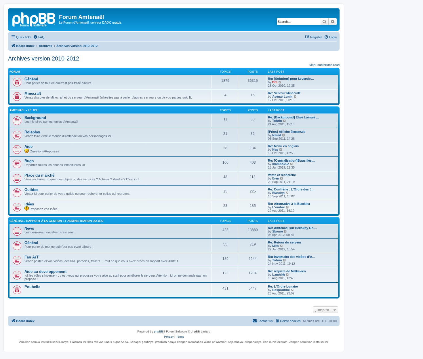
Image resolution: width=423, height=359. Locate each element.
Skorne (277, 231)
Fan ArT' (31, 257)
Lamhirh (278, 274)
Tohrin (277, 120)
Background (35, 118)
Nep (275, 149)
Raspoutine (281, 290)
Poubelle (32, 287)
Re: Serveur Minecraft (284, 93)
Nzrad (276, 135)
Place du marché (39, 175)
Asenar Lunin (282, 96)
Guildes (31, 190)
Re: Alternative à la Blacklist (289, 203)
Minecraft (32, 93)
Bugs (29, 161)
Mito (275, 245)
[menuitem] (39, 37)
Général (31, 79)
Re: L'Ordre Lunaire (283, 286)
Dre (274, 82)
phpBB (158, 331)
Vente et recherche (282, 175)
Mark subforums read (324, 65)
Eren (275, 178)
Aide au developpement (45, 271)
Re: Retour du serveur (284, 242)
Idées (29, 204)
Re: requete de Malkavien (287, 271)
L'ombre (278, 207)
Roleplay (32, 132)
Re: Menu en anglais (283, 146)
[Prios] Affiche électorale (286, 131)
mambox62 (280, 164)
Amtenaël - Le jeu (23, 110)
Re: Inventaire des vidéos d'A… (291, 256)
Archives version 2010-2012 (43, 58)
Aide (28, 146)
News (29, 228)
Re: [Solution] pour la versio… (291, 78)
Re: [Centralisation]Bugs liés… (291, 160)
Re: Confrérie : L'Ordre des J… (291, 189)
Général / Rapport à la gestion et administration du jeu (56, 220)
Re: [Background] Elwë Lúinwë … (293, 117)
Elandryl (278, 192)
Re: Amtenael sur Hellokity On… (292, 228)
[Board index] (34, 19)
